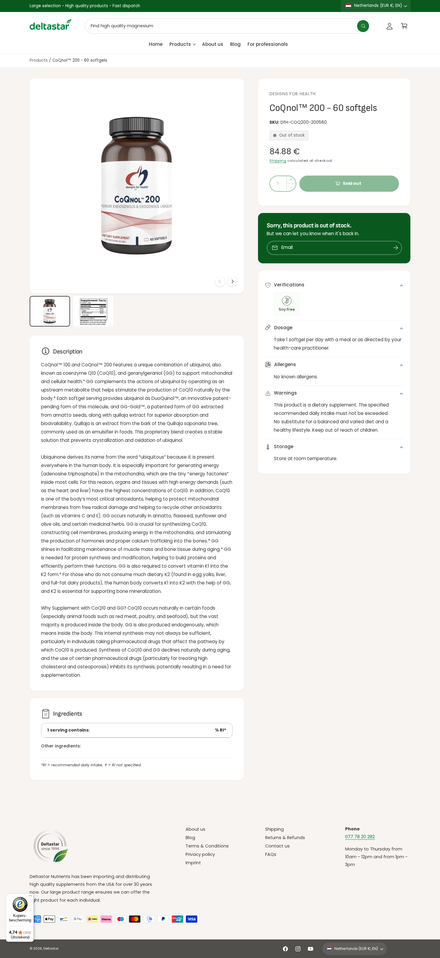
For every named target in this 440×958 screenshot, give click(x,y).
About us (195, 829)
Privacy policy (200, 854)
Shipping (277, 160)
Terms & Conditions (207, 846)
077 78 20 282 (360, 837)
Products (180, 44)
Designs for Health (292, 94)
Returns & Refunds (285, 838)
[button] (404, 26)
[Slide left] (220, 281)
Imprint (193, 863)
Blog (190, 838)
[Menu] (30, 897)
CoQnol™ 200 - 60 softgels (79, 60)
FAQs (270, 854)
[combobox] (228, 26)
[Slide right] (232, 281)
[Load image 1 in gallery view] (50, 311)
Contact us (277, 846)
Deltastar (51, 948)
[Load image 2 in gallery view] (93, 311)
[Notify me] (395, 248)
